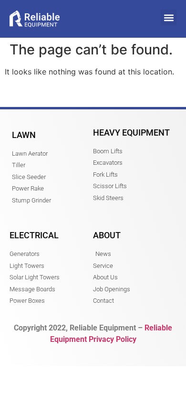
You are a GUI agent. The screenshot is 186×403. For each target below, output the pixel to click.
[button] (168, 17)
